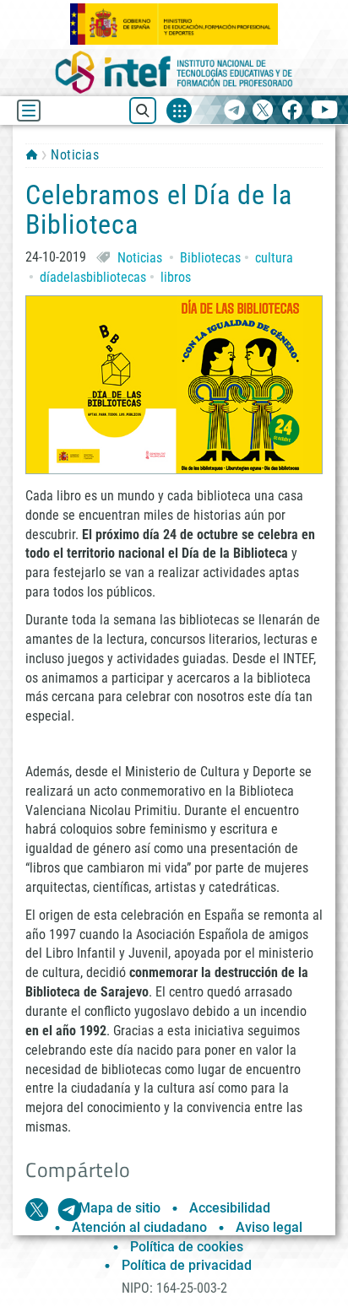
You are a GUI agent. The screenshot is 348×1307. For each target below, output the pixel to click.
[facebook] (291, 111)
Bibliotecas (210, 258)
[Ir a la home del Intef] (174, 72)
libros (175, 277)
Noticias (75, 155)
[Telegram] (234, 111)
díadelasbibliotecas (93, 277)
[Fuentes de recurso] (179, 110)
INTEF (31, 154)
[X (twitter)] (263, 111)
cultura (274, 258)
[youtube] (325, 111)
